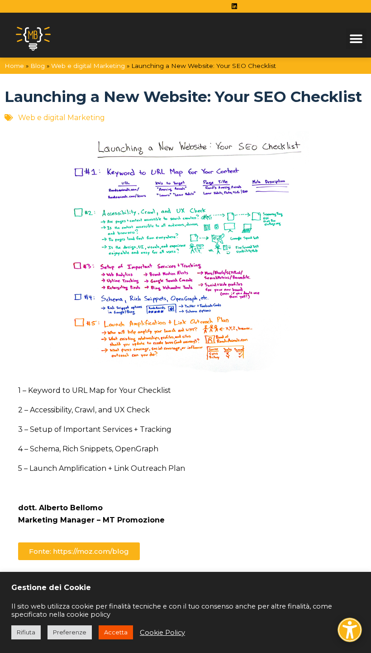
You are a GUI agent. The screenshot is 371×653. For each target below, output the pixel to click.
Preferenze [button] (69, 632)
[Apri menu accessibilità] (350, 630)
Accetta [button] (116, 632)
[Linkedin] (234, 6)
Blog (37, 65)
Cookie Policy (162, 633)
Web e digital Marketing (88, 65)
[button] (356, 39)
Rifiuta (26, 632)
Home (14, 65)
